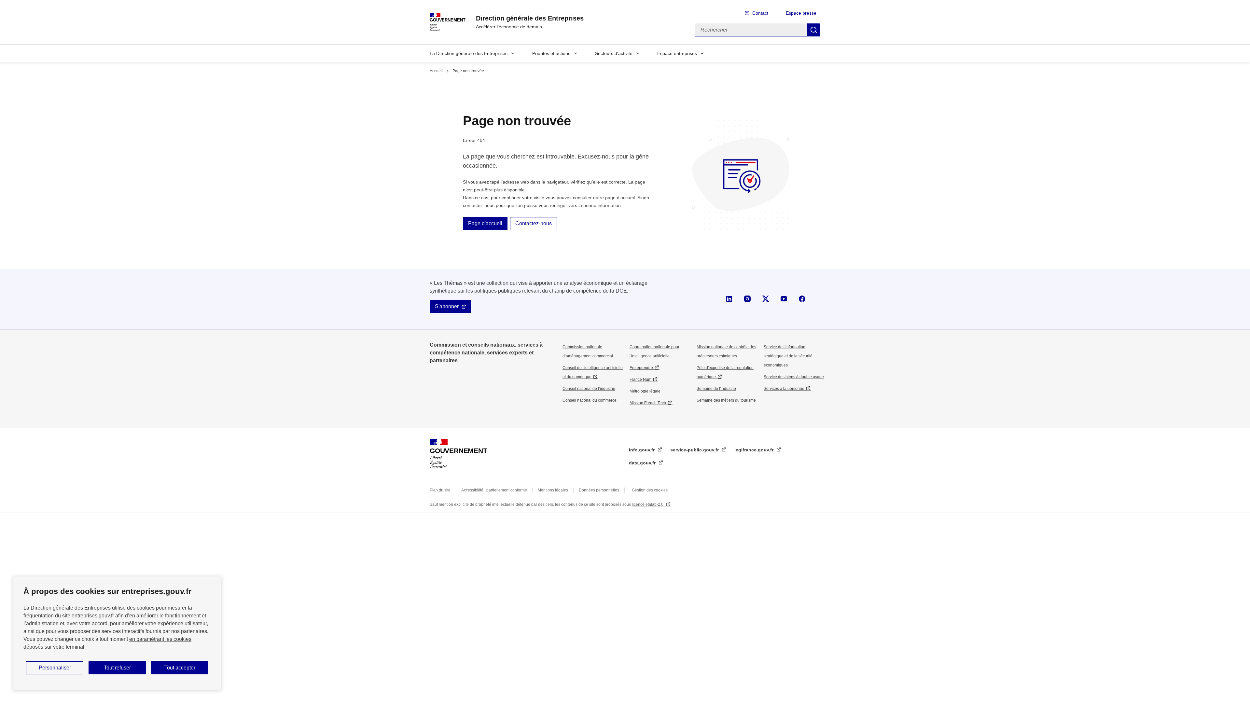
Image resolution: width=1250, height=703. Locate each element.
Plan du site (440, 490)
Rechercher (813, 29)
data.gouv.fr (643, 462)
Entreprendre (641, 367)
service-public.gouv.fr (695, 449)
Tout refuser (117, 667)
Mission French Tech (648, 403)
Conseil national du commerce (589, 400)
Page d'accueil (485, 223)
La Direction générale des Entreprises (468, 53)
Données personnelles (599, 490)
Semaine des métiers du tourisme (726, 400)
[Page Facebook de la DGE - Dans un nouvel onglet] (802, 298)
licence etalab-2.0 (648, 504)
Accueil (436, 71)
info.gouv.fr (642, 449)
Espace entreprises (677, 53)
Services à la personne (784, 388)
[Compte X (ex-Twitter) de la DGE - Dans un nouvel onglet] (765, 298)
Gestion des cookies (650, 490)
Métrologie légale (645, 391)
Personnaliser (55, 667)
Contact (760, 13)
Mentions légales (553, 490)
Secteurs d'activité (613, 53)
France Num (640, 379)
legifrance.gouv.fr (754, 449)
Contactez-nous (533, 223)
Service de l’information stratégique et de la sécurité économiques (788, 356)
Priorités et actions (551, 53)
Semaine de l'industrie (716, 388)
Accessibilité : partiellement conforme (494, 490)
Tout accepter (179, 667)
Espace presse (801, 13)
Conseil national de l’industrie (588, 388)
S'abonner (447, 306)
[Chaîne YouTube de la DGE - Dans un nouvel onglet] (783, 298)
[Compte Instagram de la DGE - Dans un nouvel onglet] (747, 298)
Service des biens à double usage (794, 377)
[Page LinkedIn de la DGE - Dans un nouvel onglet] (729, 298)
